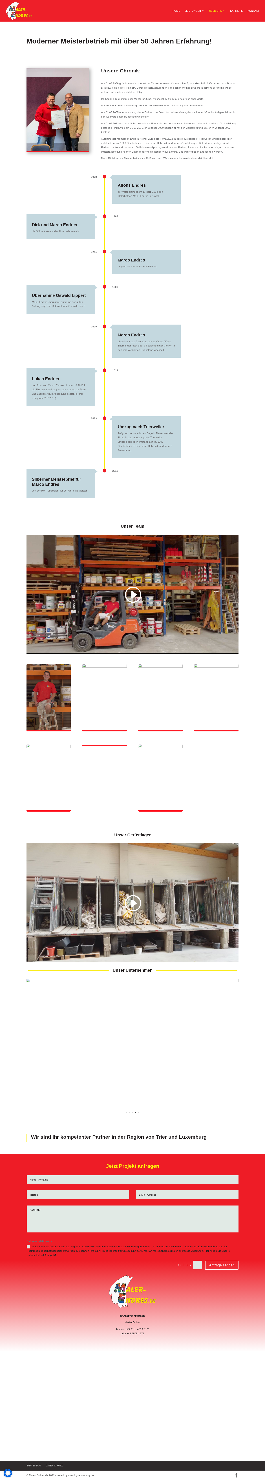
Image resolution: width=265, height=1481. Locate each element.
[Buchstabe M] (132, 981)
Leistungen (193, 11)
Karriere (236, 11)
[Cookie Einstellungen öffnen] (8, 1476)
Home (176, 11)
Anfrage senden (222, 1335)
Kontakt (253, 11)
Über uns (215, 11)
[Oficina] (132, 1189)
